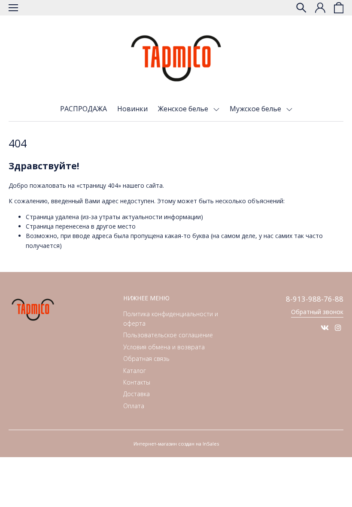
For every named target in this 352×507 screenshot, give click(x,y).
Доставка (136, 394)
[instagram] (338, 328)
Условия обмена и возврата (164, 347)
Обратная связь (146, 358)
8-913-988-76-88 (314, 299)
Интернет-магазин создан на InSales (176, 443)
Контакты (136, 382)
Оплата (133, 406)
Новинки (132, 108)
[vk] (325, 328)
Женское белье (184, 108)
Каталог (134, 371)
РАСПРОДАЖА (83, 108)
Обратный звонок (317, 312)
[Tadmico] (176, 58)
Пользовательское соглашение (168, 335)
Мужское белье (256, 108)
